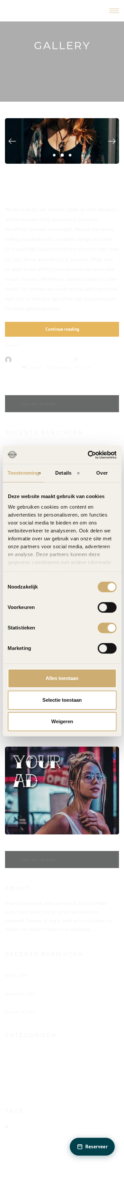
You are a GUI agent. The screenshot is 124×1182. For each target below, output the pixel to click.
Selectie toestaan (62, 700)
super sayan (35, 1144)
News (63, 359)
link (108, 1127)
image (71, 1127)
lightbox (91, 1127)
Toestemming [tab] (23, 473)
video (57, 1144)
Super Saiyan (19, 1005)
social (76, 1135)
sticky (12, 1144)
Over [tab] (101, 473)
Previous (14, 141)
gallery (87, 359)
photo (10, 367)
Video (17, 1085)
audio (16, 1127)
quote (59, 1135)
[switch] (107, 607)
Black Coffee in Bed (62, 192)
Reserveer (96, 1146)
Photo (17, 1063)
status (95, 1135)
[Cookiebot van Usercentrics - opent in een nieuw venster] (88, 455)
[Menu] (114, 11)
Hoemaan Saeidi (29, 359)
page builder (106, 359)
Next (109, 141)
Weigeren (62, 721)
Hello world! (19, 968)
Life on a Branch (23, 987)
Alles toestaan (62, 678)
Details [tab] (63, 473)
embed (34, 1127)
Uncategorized (27, 1074)
